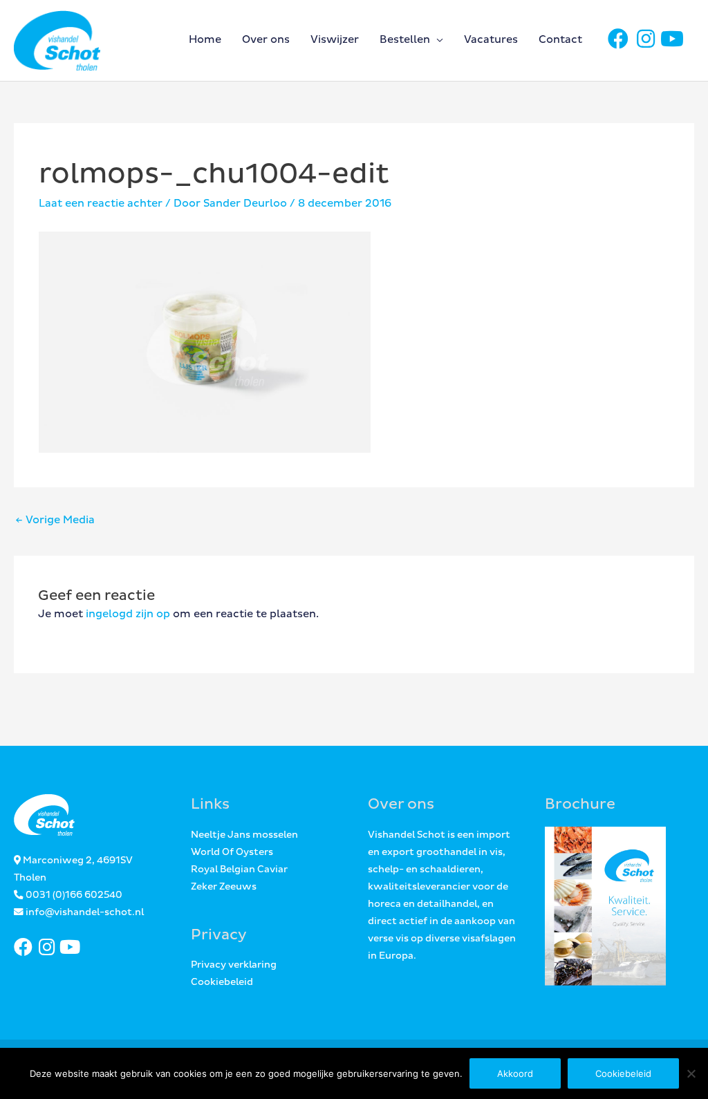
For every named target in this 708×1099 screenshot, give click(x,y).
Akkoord (515, 1073)
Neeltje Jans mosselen (244, 834)
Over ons (266, 39)
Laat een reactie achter (100, 203)
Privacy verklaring (234, 964)
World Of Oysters (232, 852)
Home (205, 39)
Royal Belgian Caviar (239, 869)
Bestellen (405, 39)
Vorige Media (55, 520)
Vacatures (491, 39)
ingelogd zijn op (128, 614)
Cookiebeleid (222, 982)
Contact (560, 39)
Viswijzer (334, 39)
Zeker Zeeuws (224, 886)
